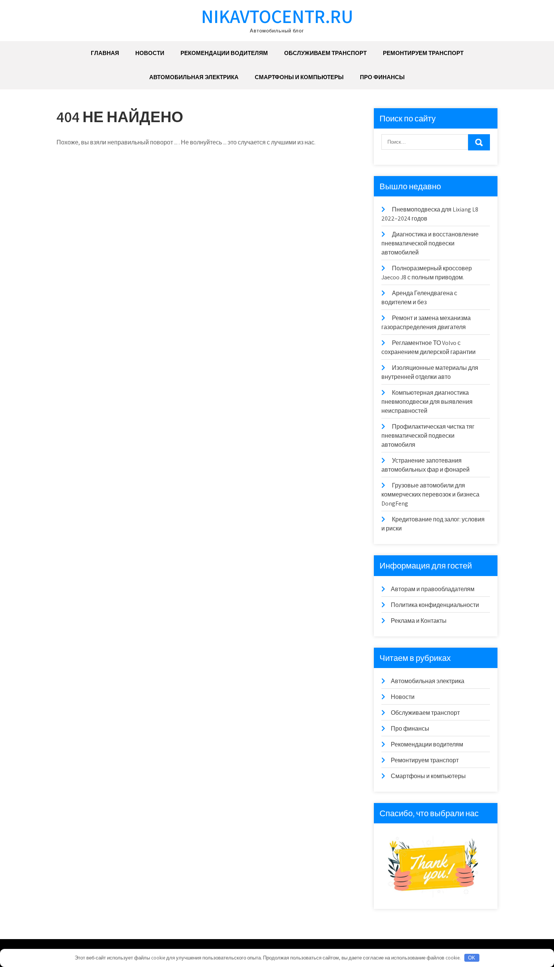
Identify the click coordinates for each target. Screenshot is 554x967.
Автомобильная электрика (194, 77)
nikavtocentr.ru (277, 16)
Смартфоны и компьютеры (299, 77)
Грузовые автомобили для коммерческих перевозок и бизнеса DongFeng (430, 494)
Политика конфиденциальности (435, 605)
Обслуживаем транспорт (325, 53)
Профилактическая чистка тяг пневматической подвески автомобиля (427, 436)
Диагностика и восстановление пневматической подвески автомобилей (430, 243)
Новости (149, 53)
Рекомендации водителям (224, 53)
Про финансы (382, 77)
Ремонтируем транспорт (423, 53)
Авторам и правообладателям (432, 589)
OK (471, 958)
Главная (105, 53)
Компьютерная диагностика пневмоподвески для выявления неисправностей (427, 402)
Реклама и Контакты (419, 621)
